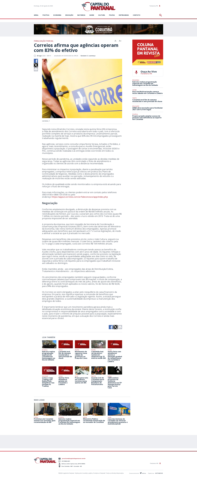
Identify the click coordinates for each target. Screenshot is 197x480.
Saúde (91, 15)
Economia (57, 15)
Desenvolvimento (134, 473)
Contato (136, 15)
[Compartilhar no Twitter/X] (36, 65)
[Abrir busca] (161, 15)
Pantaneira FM (154, 6)
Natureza (81, 15)
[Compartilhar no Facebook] (36, 61)
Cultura (101, 15)
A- (116, 41)
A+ (120, 41)
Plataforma (151, 473)
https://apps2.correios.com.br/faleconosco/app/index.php (80, 196)
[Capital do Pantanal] (98, 6)
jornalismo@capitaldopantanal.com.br (73, 458)
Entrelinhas (124, 15)
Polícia (112, 15)
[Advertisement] (147, 137)
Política (46, 15)
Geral (36, 15)
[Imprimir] (36, 69)
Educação (69, 15)
